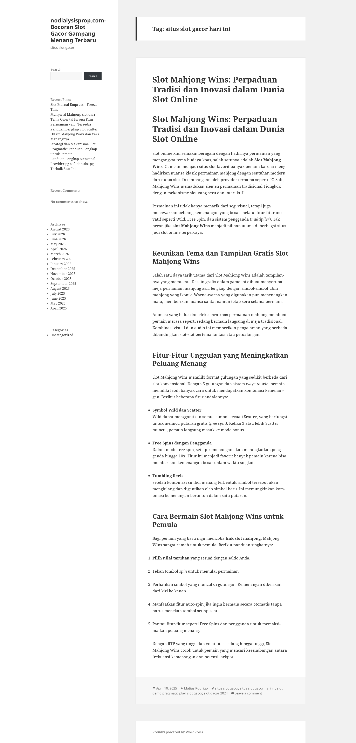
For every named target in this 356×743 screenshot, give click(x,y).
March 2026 (59, 254)
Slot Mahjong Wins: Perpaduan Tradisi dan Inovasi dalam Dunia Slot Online (218, 89)
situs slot (207, 166)
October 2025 (60, 278)
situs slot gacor (226, 688)
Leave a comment (248, 693)
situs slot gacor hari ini (257, 688)
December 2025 (62, 268)
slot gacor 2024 (216, 693)
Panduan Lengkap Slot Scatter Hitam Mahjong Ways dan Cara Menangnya (74, 134)
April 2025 (58, 308)
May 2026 (58, 244)
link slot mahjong (243, 538)
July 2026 (57, 234)
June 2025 (58, 298)
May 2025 (58, 303)
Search (55, 69)
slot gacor (194, 693)
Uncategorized (61, 335)
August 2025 (60, 288)
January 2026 (60, 264)
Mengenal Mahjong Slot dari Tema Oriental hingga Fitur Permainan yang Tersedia (72, 119)
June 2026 (58, 239)
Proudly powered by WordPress (177, 732)
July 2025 (57, 293)
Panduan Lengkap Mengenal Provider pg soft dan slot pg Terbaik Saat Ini (72, 164)
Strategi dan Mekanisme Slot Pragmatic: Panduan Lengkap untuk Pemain (73, 149)
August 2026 (60, 229)
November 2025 (62, 273)
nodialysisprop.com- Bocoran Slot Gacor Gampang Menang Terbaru (78, 30)
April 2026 (58, 249)
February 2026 (61, 259)
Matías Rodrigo (196, 688)
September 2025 (63, 283)
